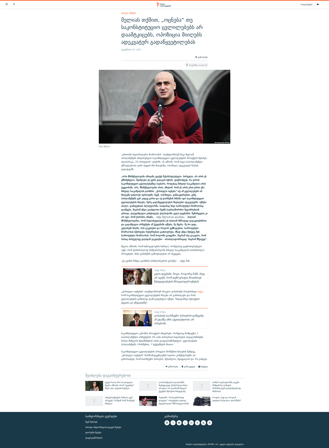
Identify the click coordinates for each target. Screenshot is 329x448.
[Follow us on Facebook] (166, 422)
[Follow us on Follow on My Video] (185, 422)
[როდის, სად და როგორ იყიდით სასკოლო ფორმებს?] (202, 401)
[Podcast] (209, 422)
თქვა (200, 291)
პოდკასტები (306, 4)
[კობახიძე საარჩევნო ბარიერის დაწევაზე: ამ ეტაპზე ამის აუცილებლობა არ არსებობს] (137, 318)
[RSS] (203, 422)
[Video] (318, 4)
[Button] (201, 57)
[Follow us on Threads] (197, 422)
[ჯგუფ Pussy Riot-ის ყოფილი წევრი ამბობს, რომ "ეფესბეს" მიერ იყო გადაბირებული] (94, 386)
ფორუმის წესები (93, 432)
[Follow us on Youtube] (179, 422)
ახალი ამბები (128, 13)
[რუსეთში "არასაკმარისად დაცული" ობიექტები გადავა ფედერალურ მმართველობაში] (148, 401)
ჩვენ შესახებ (91, 421)
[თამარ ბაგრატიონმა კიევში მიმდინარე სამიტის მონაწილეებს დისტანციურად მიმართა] (202, 386)
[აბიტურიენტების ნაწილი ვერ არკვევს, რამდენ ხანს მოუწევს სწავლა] (94, 401)
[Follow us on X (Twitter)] (173, 422)
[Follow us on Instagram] (191, 422)
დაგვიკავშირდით (93, 437)
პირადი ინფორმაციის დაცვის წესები (103, 427)
